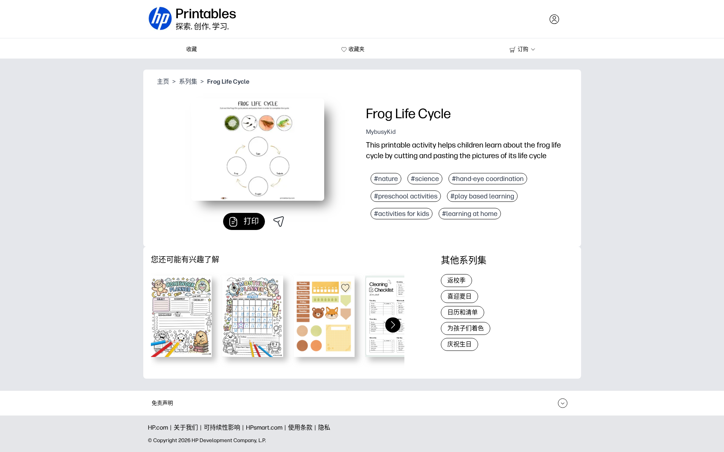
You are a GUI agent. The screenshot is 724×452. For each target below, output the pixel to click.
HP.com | (161, 427)
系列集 (188, 81)
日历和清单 (462, 312)
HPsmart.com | (267, 427)
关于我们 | (189, 427)
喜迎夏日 (459, 296)
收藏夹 (356, 49)
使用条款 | (303, 427)
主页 (163, 81)
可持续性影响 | (225, 427)
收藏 (191, 49)
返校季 (456, 280)
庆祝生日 (459, 344)
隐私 (324, 427)
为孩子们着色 (465, 328)
